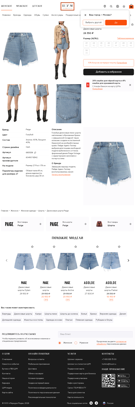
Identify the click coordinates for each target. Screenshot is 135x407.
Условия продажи (36, 378)
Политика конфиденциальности (42, 388)
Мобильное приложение (39, 364)
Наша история (8, 378)
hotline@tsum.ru (109, 364)
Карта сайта (7, 393)
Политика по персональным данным (44, 393)
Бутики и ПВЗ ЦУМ (10, 369)
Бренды (17, 15)
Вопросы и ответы (36, 359)
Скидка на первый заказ (38, 383)
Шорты (41, 211)
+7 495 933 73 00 (109, 359)
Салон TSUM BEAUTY (77, 388)
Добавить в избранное (109, 72)
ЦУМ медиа (7, 388)
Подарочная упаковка (77, 378)
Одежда (27, 15)
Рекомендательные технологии (42, 397)
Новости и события (10, 364)
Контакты (6, 374)
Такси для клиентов (76, 393)
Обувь (37, 15)
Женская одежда (28, 211)
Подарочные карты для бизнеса (82, 374)
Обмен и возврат (35, 374)
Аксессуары (57, 15)
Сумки (46, 15)
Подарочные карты (75, 15)
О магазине (7, 359)
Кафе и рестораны (76, 383)
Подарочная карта (76, 369)
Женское (14, 211)
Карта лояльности (76, 397)
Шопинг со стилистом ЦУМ (79, 364)
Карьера (6, 383)
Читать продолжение (61, 175)
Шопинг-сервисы (75, 359)
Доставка (32, 369)
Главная (4, 211)
